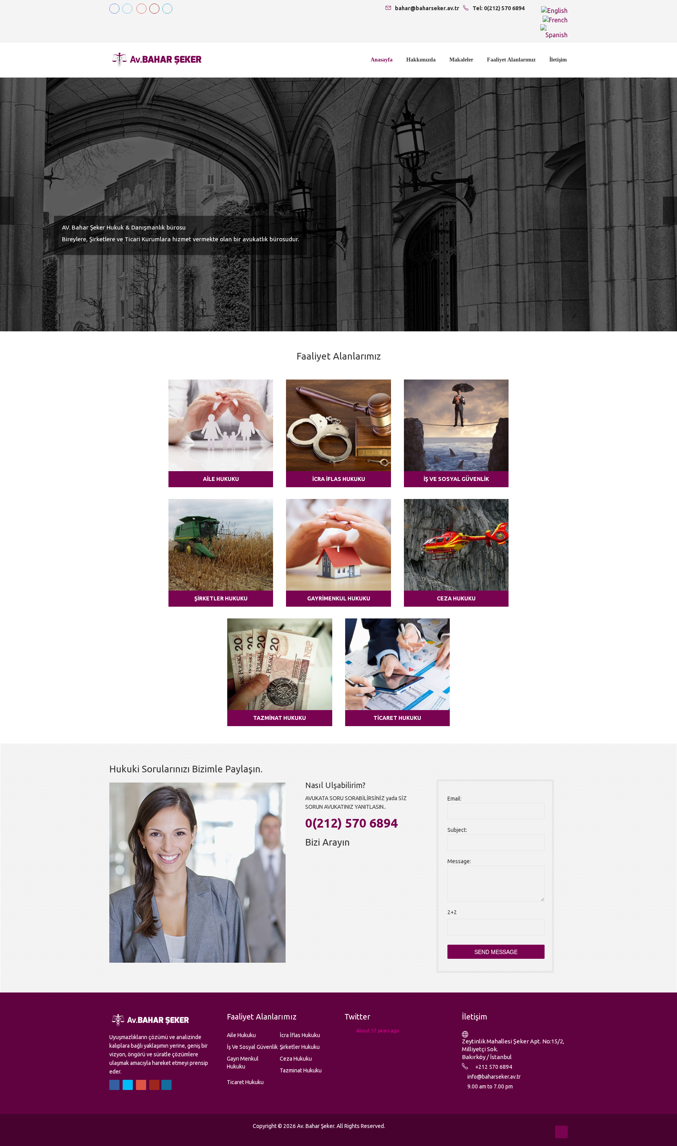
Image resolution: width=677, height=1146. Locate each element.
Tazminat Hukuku (279, 718)
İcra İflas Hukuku (338, 479)
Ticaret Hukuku (397, 718)
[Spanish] (554, 31)
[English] (554, 10)
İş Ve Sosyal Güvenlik (456, 479)
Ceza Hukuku (456, 598)
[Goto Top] (561, 1132)
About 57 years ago (377, 1030)
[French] (555, 19)
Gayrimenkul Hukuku (338, 598)
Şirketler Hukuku (221, 598)
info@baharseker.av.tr (494, 1077)
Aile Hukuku (221, 479)
